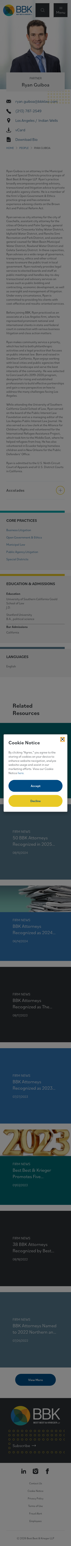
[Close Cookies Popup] (62, 739)
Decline (35, 801)
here (21, 773)
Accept (35, 786)
